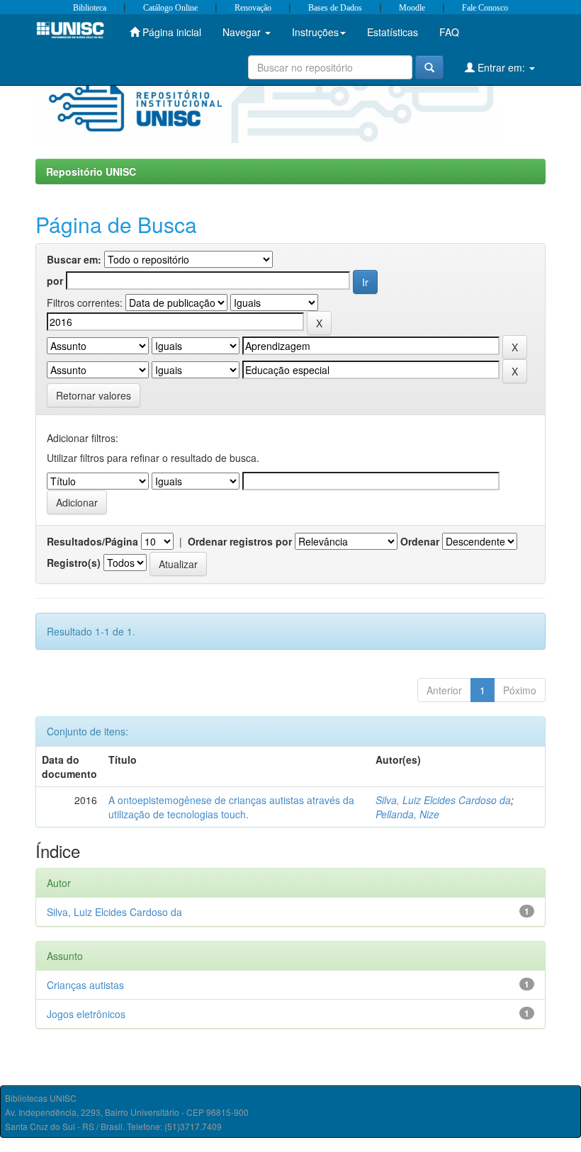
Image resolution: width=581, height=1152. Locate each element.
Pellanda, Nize (407, 814)
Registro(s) (74, 562)
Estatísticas (392, 32)
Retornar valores (93, 395)
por (55, 280)
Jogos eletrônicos (86, 1014)
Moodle (412, 8)
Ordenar (419, 541)
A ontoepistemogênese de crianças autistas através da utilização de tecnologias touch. (231, 807)
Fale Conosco (485, 8)
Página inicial (170, 32)
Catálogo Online (170, 8)
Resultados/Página (92, 541)
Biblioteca (89, 8)
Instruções (315, 32)
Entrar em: (501, 67)
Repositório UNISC (91, 171)
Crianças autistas (85, 985)
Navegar (243, 32)
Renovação (253, 8)
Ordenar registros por (240, 541)
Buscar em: (74, 259)
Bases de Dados (335, 8)
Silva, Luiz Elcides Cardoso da (443, 800)
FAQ (449, 32)
